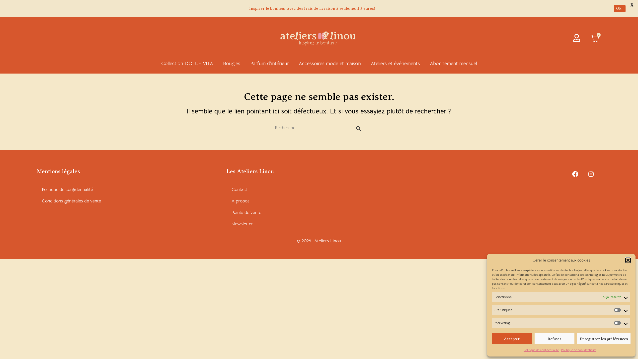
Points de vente (246, 212)
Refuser (554, 339)
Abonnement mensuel (453, 63)
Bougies (231, 63)
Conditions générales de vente (71, 201)
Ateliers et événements (395, 63)
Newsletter (242, 224)
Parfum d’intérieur (269, 63)
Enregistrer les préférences (604, 339)
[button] (628, 260)
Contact (239, 189)
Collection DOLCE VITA (187, 63)
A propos (240, 201)
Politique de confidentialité (541, 350)
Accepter (512, 339)
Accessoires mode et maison (330, 63)
